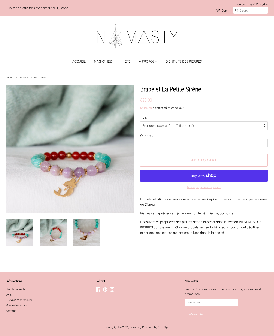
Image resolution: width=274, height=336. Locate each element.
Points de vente (15, 289)
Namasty (135, 327)
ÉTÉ (128, 61)
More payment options (204, 187)
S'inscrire (261, 4)
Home (9, 77)
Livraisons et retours (19, 300)
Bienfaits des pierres (184, 61)
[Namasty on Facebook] (98, 290)
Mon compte (243, 4)
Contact (11, 310)
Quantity (146, 136)
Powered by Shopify (155, 327)
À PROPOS (147, 61)
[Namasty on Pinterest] (105, 290)
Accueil (79, 61)
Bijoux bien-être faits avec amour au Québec (37, 8)
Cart (224, 10)
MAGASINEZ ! (104, 61)
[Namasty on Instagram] (112, 290)
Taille (143, 118)
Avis (9, 294)
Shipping (146, 107)
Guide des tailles (16, 305)
